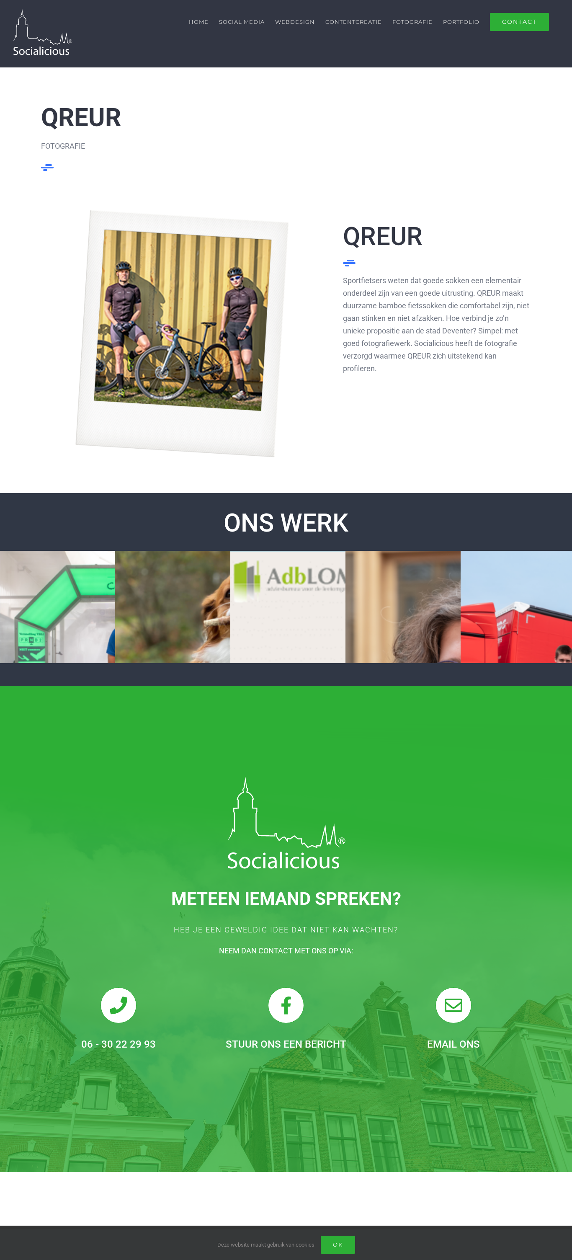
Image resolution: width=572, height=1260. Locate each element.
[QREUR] (182, 213)
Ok (338, 1244)
